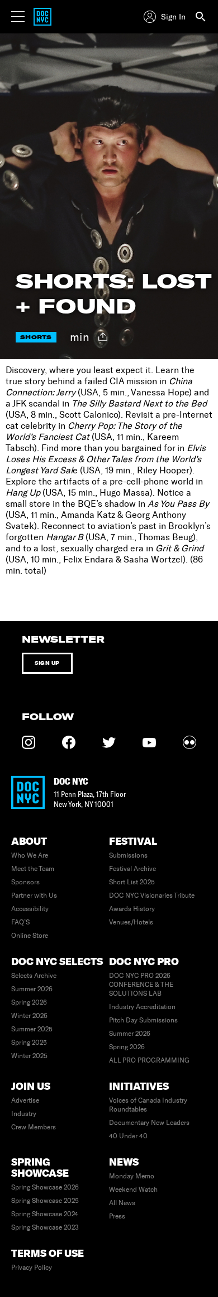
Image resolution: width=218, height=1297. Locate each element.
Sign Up (47, 663)
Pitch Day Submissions (143, 1020)
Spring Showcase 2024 (44, 1214)
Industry (23, 1114)
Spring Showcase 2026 (45, 1187)
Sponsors (25, 882)
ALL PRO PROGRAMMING (149, 1060)
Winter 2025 (29, 1056)
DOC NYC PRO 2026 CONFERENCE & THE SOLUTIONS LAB (141, 984)
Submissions (128, 855)
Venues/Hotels (131, 922)
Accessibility (30, 909)
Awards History (132, 909)
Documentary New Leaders (149, 1123)
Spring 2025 (29, 1042)
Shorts (36, 337)
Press (117, 1216)
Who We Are (29, 855)
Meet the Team (32, 869)
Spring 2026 (29, 1002)
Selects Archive (33, 976)
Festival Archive (132, 869)
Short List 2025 (132, 882)
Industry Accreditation (142, 1007)
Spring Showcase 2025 (45, 1201)
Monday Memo (131, 1176)
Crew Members (33, 1127)
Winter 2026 (29, 1016)
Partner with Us (34, 895)
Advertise (25, 1100)
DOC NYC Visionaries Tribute (152, 895)
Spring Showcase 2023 (45, 1227)
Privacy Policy (31, 1267)
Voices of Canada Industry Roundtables (148, 1105)
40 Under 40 (128, 1136)
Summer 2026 (32, 989)
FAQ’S (20, 922)
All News (122, 1203)
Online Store (29, 935)
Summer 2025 (32, 1029)
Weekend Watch (133, 1189)
